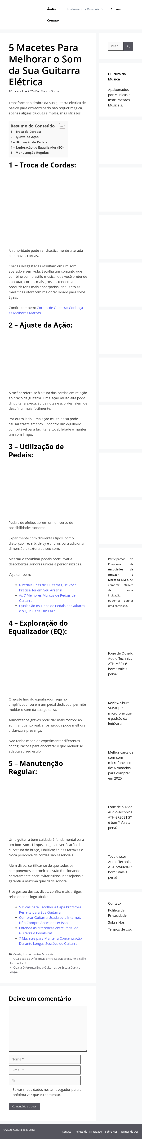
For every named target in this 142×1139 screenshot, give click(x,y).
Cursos (116, 9)
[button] (60, 9)
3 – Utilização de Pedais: (29, 142)
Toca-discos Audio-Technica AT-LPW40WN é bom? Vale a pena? (120, 867)
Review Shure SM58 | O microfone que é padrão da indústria (120, 713)
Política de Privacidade (88, 1131)
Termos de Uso (120, 929)
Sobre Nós (116, 922)
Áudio (51, 9)
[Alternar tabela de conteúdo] (60, 126)
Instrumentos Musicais (38, 954)
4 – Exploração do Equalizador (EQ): (37, 147)
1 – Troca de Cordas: (26, 132)
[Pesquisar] (128, 46)
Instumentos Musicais (83, 9)
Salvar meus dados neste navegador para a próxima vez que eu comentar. (47, 1092)
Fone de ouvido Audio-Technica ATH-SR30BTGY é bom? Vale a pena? (120, 817)
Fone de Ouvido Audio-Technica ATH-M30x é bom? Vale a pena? (120, 663)
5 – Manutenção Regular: (30, 153)
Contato (53, 20)
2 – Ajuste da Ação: (25, 137)
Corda (17, 954)
